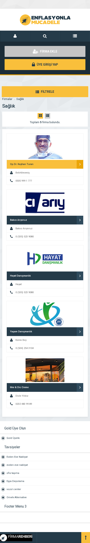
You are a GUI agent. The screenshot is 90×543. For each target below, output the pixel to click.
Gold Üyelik (13, 438)
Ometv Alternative (17, 497)
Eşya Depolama (15, 481)
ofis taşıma (13, 473)
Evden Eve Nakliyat (17, 456)
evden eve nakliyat (17, 465)
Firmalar (7, 99)
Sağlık (20, 99)
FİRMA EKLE (48, 51)
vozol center (14, 489)
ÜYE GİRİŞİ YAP (47, 64)
